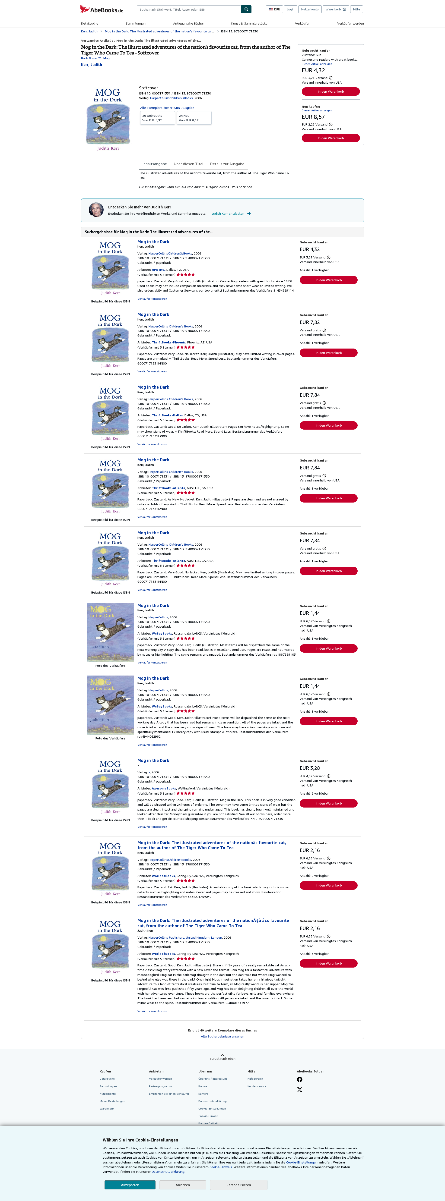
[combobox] (189, 9)
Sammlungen (136, 23)
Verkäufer (302, 23)
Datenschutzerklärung (212, 1101)
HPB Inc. (158, 269)
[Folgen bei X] (299, 1090)
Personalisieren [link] (238, 1185)
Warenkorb (107, 1108)
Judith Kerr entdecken (228, 213)
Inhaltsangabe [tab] (155, 163)
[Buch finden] (246, 9)
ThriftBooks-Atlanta (168, 488)
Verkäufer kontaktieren (152, 298)
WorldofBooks (163, 876)
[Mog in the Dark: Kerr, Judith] (110, 297)
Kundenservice (257, 1086)
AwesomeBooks (164, 788)
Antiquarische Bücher (188, 23)
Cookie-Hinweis (208, 1116)
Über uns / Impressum (212, 1078)
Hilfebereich (255, 1078)
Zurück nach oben (222, 1058)
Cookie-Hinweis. (221, 1167)
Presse (202, 1086)
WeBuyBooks (162, 633)
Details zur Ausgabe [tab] (227, 163)
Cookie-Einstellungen (302, 1162)
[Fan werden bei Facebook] (299, 1079)
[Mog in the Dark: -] (110, 815)
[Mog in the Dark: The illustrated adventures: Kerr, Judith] (110, 897)
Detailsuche (89, 23)
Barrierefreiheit (208, 1123)
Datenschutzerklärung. (168, 1171)
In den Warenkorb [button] (331, 91)
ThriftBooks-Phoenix (169, 342)
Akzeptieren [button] (130, 1185)
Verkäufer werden (350, 23)
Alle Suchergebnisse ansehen (222, 1036)
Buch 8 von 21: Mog (95, 58)
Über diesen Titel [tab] (188, 163)
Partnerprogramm (160, 1086)
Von (152, 117)
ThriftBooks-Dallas (167, 415)
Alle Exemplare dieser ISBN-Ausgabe (167, 108)
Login (290, 9)
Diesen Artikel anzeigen (317, 64)
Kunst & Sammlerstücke (249, 23)
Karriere (203, 1093)
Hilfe (356, 9)
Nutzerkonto (310, 9)
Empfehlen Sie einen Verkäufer (169, 1093)
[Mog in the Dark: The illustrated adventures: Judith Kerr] (110, 976)
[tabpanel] (216, 180)
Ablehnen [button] (183, 1185)
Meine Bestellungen (112, 1101)
